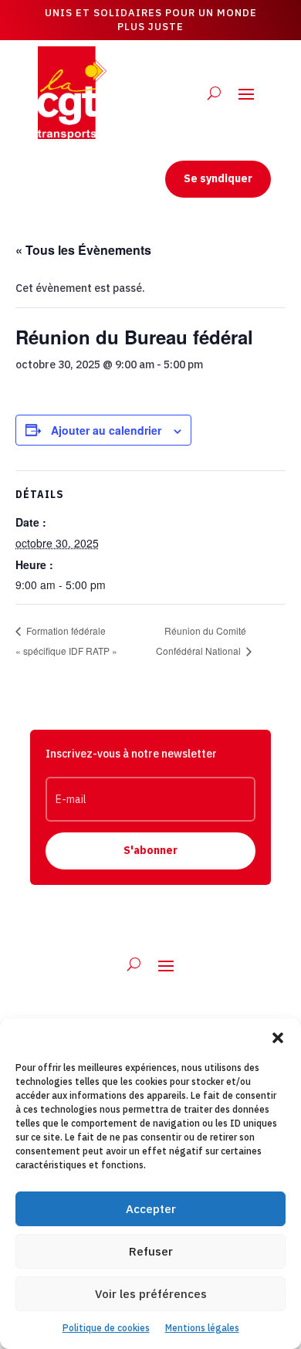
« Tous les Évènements (83, 250)
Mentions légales (202, 1328)
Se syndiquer (218, 178)
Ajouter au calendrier (106, 430)
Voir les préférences (151, 1293)
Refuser (151, 1251)
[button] (278, 1038)
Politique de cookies (106, 1328)
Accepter (151, 1209)
